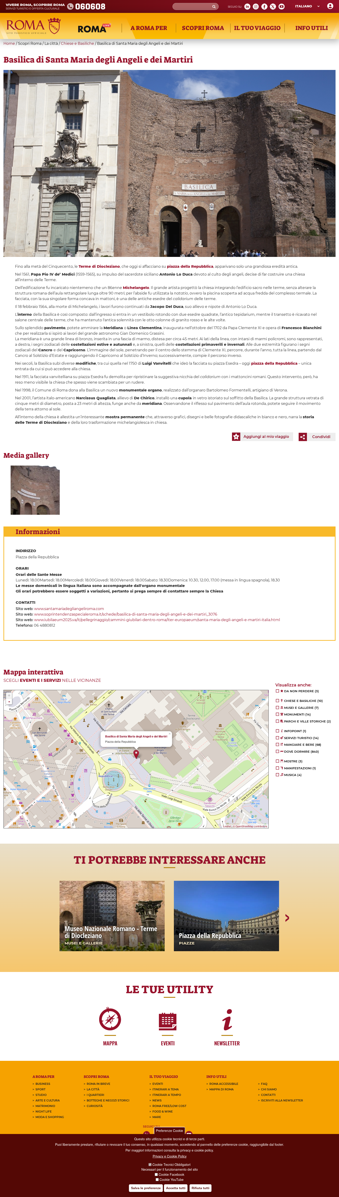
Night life (44, 1111)
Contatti (268, 1095)
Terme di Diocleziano (99, 266)
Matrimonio (45, 1106)
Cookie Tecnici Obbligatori (171, 1164)
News (157, 1100)
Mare (156, 1117)
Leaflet (227, 826)
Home (9, 43)
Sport (40, 1089)
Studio (41, 1095)
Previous (52, 934)
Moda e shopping (50, 1117)
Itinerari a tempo (166, 1095)
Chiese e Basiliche (77, 43)
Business (43, 1084)
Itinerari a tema (165, 1089)
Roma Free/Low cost (169, 1106)
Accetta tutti (175, 1188)
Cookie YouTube (172, 1179)
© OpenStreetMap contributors (250, 826)
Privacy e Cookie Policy (170, 1156)
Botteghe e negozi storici (108, 1100)
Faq (264, 1084)
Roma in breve (98, 1084)
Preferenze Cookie (169, 1130)
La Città (93, 1089)
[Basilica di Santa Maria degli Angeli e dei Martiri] (35, 490)
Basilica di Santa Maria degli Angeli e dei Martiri (136, 736)
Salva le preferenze (146, 1188)
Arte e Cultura (48, 1100)
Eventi (157, 1084)
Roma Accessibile (223, 1084)
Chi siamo (269, 1089)
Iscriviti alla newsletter (282, 1100)
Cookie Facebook (171, 1174)
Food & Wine (162, 1111)
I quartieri (95, 1095)
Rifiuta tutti (200, 1188)
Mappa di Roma (221, 1089)
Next (286, 934)
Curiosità (95, 1106)
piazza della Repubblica (190, 266)
